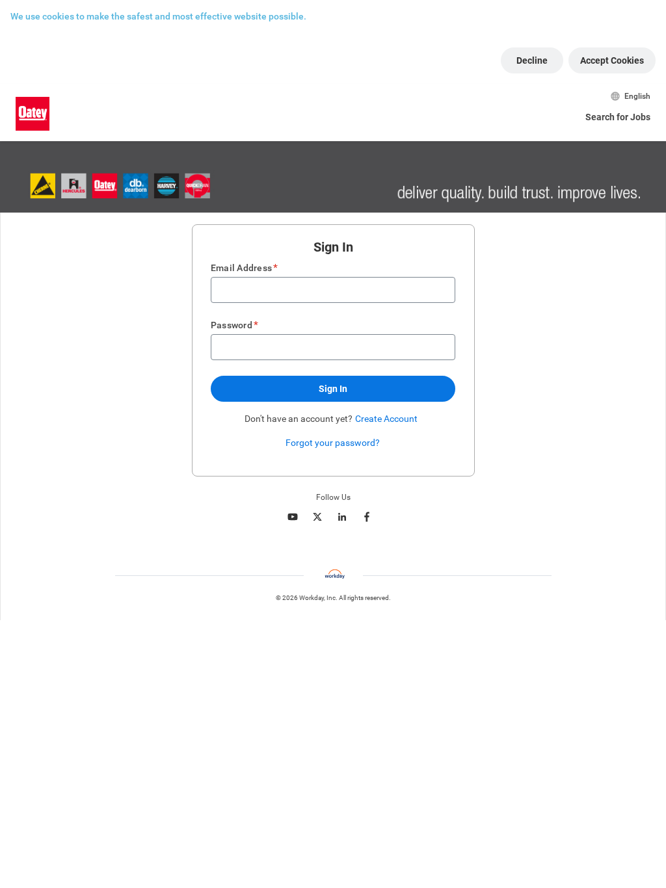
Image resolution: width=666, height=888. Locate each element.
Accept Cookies (612, 60)
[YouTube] (293, 517)
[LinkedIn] (342, 517)
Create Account (386, 418)
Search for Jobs (617, 117)
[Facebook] (367, 517)
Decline (532, 60)
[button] (333, 389)
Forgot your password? (333, 442)
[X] (317, 517)
